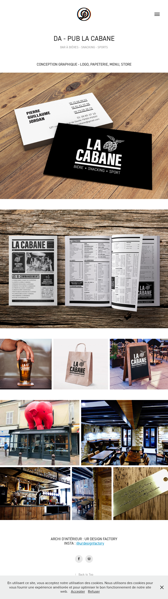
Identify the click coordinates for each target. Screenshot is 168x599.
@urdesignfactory (90, 543)
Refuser (94, 591)
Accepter (78, 591)
